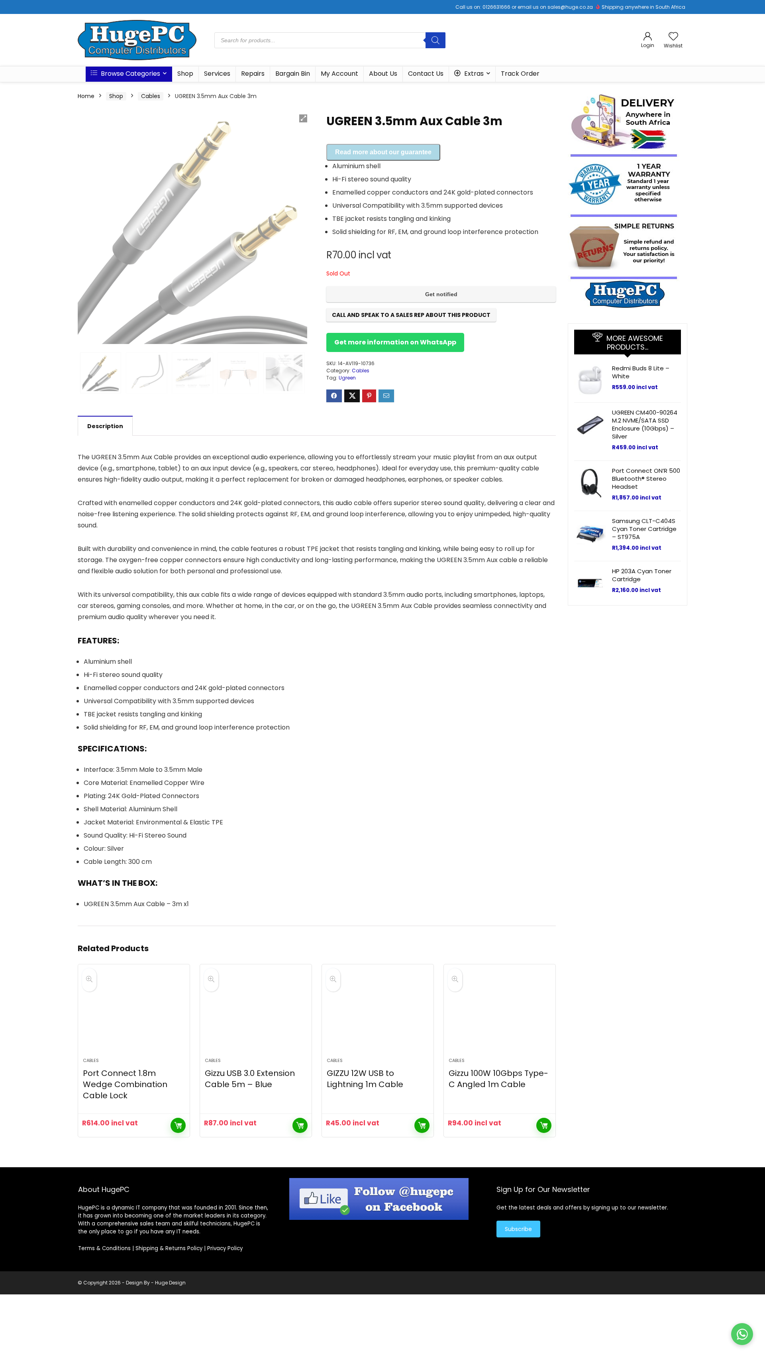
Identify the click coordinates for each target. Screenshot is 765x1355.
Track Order (520, 73)
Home (86, 96)
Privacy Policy (225, 1248)
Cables (150, 96)
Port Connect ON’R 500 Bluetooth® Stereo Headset (646, 478)
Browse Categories (129, 73)
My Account (339, 73)
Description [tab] (105, 426)
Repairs (253, 73)
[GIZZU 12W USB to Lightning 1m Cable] (378, 1015)
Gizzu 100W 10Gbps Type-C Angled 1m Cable (498, 1079)
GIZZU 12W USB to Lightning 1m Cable (365, 1079)
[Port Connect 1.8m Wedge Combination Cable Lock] (134, 1015)
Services (217, 73)
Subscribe (518, 1229)
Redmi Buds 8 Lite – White (640, 372)
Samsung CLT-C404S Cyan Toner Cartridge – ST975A (644, 529)
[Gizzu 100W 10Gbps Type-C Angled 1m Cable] (500, 1015)
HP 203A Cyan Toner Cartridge (641, 575)
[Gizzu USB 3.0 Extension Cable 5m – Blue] (256, 1015)
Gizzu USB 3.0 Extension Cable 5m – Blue (250, 1079)
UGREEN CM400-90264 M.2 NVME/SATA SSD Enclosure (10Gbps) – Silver (644, 424)
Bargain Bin (292, 73)
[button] (303, 118)
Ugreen (347, 377)
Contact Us (425, 73)
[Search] (435, 40)
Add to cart (178, 1125)
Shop (185, 73)
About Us (383, 73)
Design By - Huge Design (156, 1282)
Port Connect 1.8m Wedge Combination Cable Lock (125, 1084)
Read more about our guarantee (383, 152)
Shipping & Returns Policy (168, 1248)
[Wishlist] (673, 36)
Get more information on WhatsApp (395, 342)
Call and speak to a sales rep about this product (411, 315)
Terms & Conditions (104, 1248)
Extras (473, 73)
